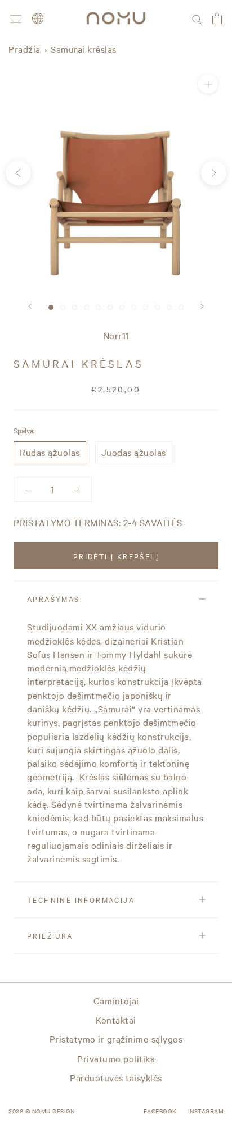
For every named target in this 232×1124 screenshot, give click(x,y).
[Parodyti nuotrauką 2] (62, 307)
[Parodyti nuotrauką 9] (145, 307)
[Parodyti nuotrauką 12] (181, 307)
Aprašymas (53, 598)
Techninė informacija (81, 899)
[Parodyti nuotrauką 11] (169, 307)
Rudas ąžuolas (50, 452)
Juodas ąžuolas (133, 452)
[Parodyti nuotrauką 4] (86, 307)
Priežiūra (50, 935)
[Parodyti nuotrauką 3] (74, 307)
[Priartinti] (208, 84)
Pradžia (24, 49)
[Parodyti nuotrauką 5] (98, 307)
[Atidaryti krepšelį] (217, 18)
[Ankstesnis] (30, 306)
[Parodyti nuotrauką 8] (133, 307)
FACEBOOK (160, 1111)
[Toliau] (202, 306)
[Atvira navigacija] (15, 18)
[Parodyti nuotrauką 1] (50, 307)
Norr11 (116, 335)
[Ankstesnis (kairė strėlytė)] (18, 172)
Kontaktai (116, 1019)
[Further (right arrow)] (213, 172)
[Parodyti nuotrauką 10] (157, 307)
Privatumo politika (116, 1058)
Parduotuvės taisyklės (116, 1077)
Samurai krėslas (84, 49)
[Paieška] (197, 18)
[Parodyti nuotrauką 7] (121, 307)
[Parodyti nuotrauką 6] (110, 307)
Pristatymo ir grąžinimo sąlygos (116, 1038)
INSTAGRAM (206, 1111)
